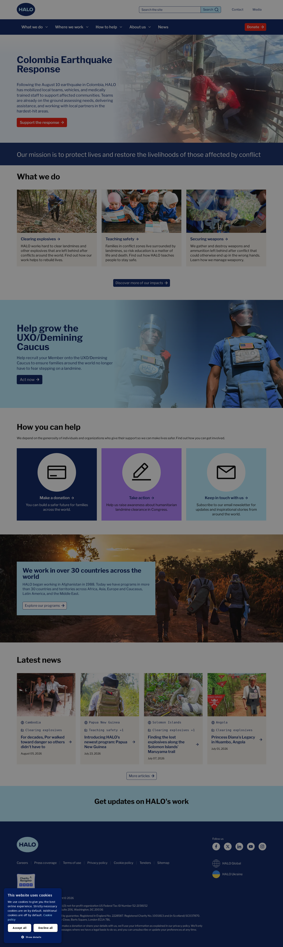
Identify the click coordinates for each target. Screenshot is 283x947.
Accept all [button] (19, 928)
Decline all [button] (45, 928)
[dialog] (33, 915)
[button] (33, 937)
